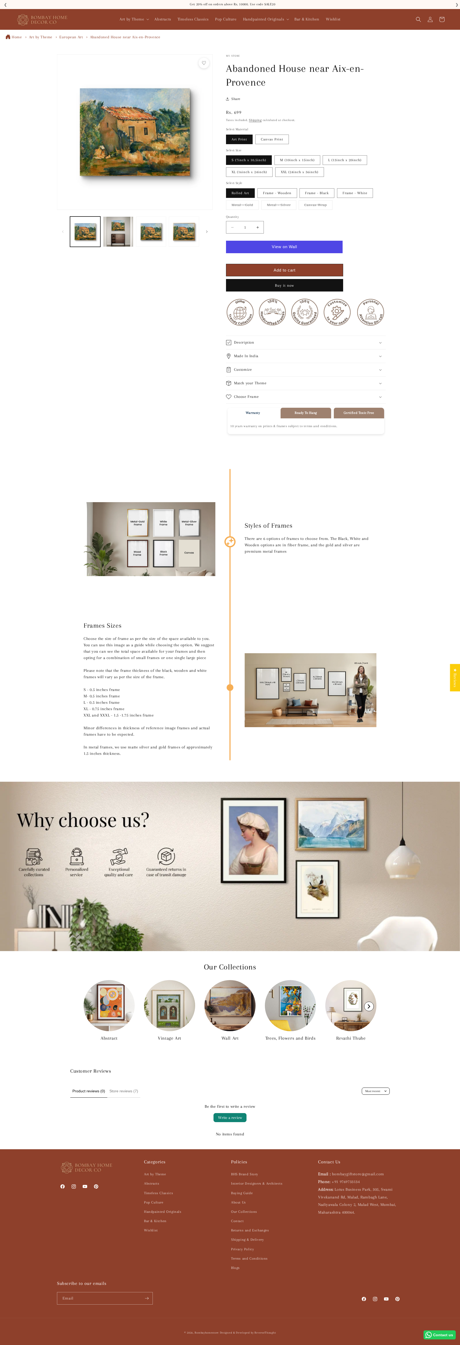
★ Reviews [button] (455, 677)
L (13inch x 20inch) (345, 160)
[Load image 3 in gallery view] (151, 231)
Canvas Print (272, 139)
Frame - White (355, 193)
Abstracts (151, 1183)
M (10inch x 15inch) (297, 160)
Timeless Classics (158, 1193)
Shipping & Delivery (247, 1240)
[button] (133, 19)
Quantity (232, 217)
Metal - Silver (281, 206)
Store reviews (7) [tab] (123, 1091)
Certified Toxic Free (359, 413)
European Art (71, 37)
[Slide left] (63, 232)
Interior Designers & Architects (257, 1183)
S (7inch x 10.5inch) (249, 160)
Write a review (230, 1117)
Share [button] (235, 99)
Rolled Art (240, 193)
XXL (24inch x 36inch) (299, 172)
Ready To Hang (306, 413)
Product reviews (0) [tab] (88, 1091)
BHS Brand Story (244, 1174)
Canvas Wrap (318, 206)
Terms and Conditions (249, 1258)
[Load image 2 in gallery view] (118, 231)
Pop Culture (153, 1202)
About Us (238, 1202)
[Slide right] (207, 232)
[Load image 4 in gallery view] (184, 231)
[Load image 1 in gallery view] (85, 231)
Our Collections (244, 1212)
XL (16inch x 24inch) (249, 172)
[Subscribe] (147, 1298)
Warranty (253, 413)
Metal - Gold (245, 206)
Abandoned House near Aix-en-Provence (125, 37)
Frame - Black (317, 193)
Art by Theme (40, 37)
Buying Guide (242, 1193)
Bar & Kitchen (155, 1221)
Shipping (255, 120)
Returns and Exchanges (250, 1230)
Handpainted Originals (163, 1212)
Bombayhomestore (207, 1332)
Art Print (239, 139)
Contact (237, 1221)
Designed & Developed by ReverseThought (248, 1332)
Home (17, 37)
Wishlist (151, 1230)
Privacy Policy (242, 1249)
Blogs (235, 1268)
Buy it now (284, 285)
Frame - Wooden (277, 193)
